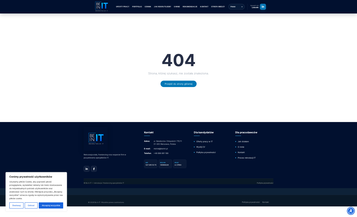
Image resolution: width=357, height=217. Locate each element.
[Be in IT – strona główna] (101, 7)
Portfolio (137, 7)
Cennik (148, 7)
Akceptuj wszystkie (51, 205)
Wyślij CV (200, 147)
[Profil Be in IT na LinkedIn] (87, 169)
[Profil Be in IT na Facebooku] (94, 169)
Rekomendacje (190, 7)
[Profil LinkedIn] (263, 7)
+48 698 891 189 (161, 153)
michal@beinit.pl (161, 148)
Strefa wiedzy (218, 7)
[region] (36, 191)
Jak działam (243, 141)
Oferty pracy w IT (204, 141)
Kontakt (204, 7)
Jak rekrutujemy (162, 7)
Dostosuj (16, 205)
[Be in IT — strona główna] (109, 139)
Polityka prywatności (206, 152)
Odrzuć (31, 205)
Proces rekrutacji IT (247, 158)
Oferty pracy (122, 7)
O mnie (177, 7)
